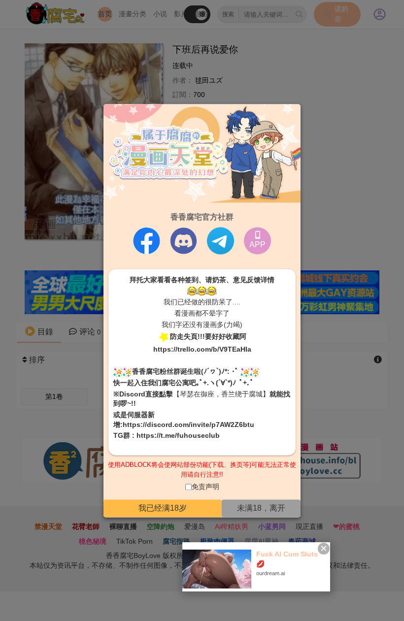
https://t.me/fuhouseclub (178, 436)
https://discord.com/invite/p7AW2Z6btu (188, 424)
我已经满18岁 (162, 508)
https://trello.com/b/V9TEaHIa (202, 350)
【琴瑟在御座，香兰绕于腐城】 (221, 394)
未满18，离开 (261, 508)
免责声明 (205, 487)
